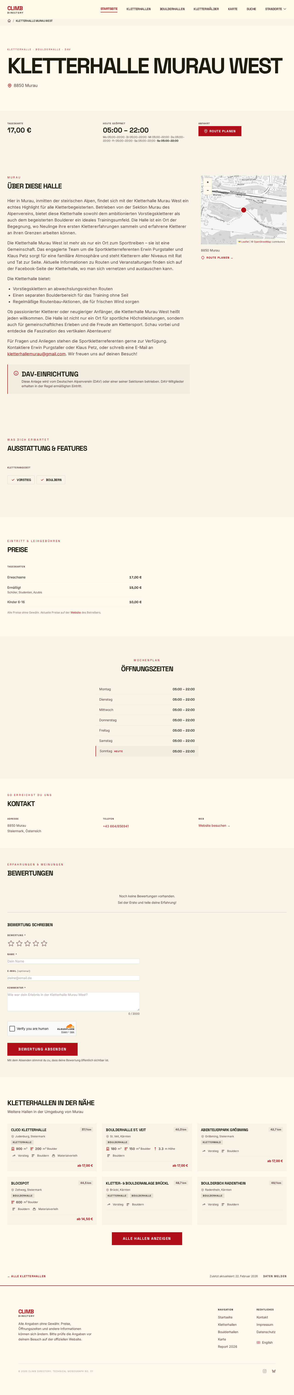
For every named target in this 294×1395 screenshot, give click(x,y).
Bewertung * (16, 935)
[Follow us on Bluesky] (274, 1371)
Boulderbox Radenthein (223, 1183)
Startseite (109, 9)
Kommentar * (16, 987)
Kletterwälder (206, 9)
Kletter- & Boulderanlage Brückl (137, 1183)
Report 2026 (227, 1346)
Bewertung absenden (42, 1049)
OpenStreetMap (262, 241)
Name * (12, 954)
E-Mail (18, 971)
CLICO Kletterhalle (28, 1129)
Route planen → (220, 258)
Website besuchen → (214, 825)
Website (75, 612)
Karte (232, 9)
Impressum (265, 1324)
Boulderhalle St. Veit (126, 1129)
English (267, 1342)
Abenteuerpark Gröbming (224, 1129)
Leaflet (245, 241)
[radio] (11, 943)
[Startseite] (9, 20)
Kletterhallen (138, 9)
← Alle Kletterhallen (26, 1276)
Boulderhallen (172, 9)
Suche (251, 9)
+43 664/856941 (116, 826)
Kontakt (262, 1317)
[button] (243, 210)
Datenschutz (266, 1332)
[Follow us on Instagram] (264, 1371)
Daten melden (275, 1276)
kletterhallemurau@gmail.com (36, 353)
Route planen (222, 131)
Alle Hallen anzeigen (147, 1238)
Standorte (273, 9)
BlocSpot (20, 1183)
